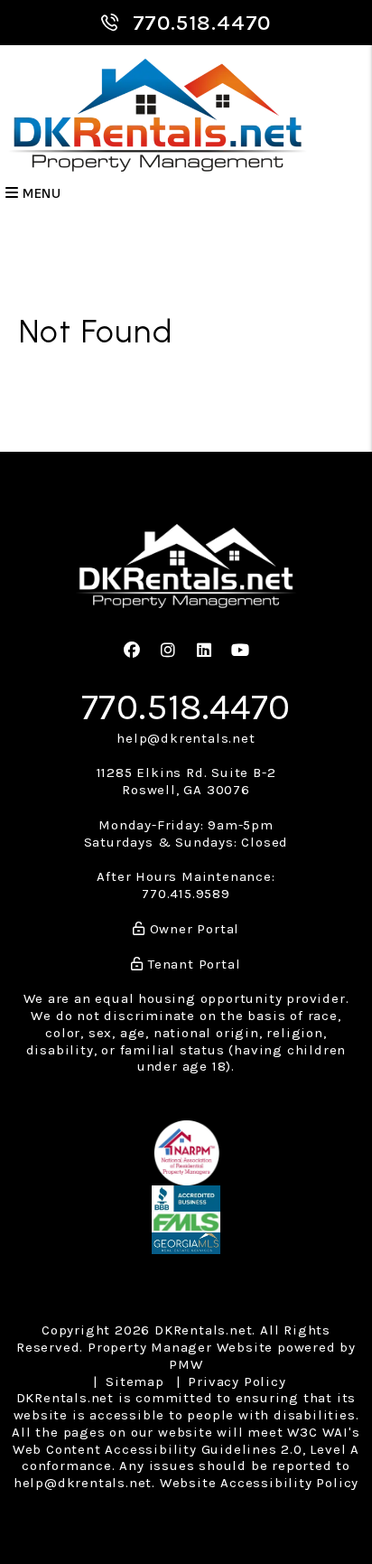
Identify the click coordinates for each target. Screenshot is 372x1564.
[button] (132, 651)
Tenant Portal (192, 964)
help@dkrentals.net (185, 738)
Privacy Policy (236, 1381)
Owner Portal (192, 929)
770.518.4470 (202, 22)
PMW (185, 1364)
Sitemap (135, 1381)
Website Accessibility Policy (259, 1483)
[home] (157, 114)
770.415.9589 (186, 893)
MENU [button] (40, 193)
